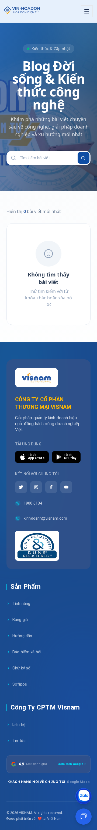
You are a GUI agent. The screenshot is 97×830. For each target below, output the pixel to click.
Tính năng (21, 603)
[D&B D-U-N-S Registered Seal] (37, 546)
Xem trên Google (72, 764)
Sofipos (19, 684)
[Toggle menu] (87, 11)
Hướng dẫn (22, 635)
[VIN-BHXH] (21, 11)
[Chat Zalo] (83, 796)
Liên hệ (19, 724)
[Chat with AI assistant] (83, 816)
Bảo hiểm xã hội (26, 652)
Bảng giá (20, 619)
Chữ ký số (21, 668)
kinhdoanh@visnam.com (45, 518)
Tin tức (19, 740)
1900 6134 (33, 503)
